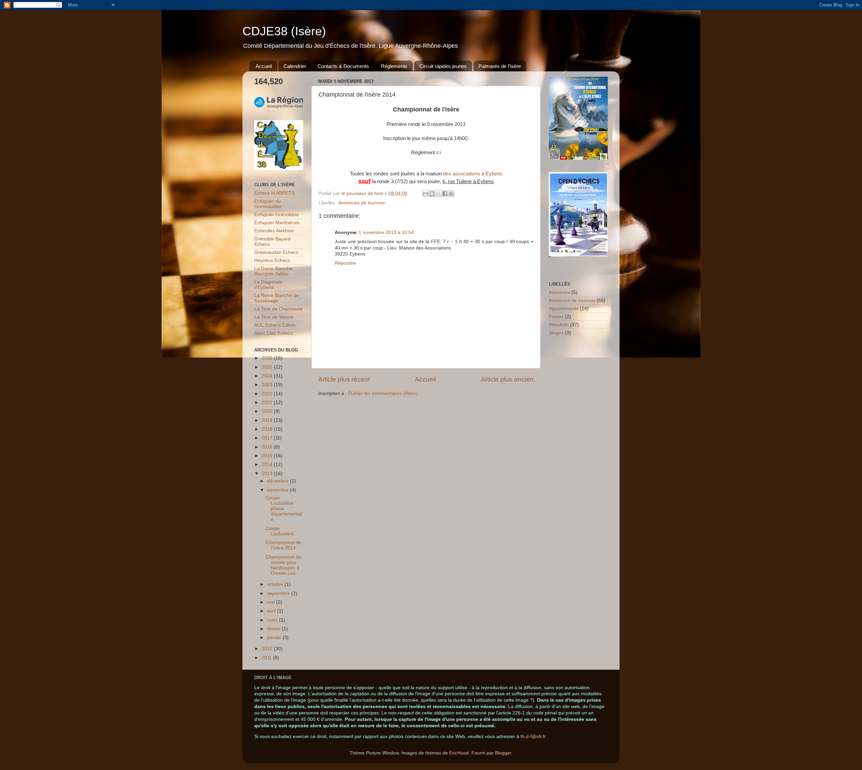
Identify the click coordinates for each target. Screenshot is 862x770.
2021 (268, 402)
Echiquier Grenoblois (276, 214)
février (274, 628)
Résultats (559, 324)
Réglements (394, 66)
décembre (278, 480)
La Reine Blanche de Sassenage (276, 298)
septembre (279, 593)
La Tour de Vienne (274, 317)
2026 (268, 358)
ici (438, 152)
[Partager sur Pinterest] (451, 193)
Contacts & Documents (343, 66)
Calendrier (295, 66)
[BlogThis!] (432, 193)
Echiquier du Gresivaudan (267, 204)
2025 (268, 367)
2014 (268, 464)
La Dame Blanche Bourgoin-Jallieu (273, 271)
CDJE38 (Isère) (284, 31)
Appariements (563, 308)
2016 (268, 446)
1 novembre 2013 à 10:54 (386, 232)
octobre (276, 584)
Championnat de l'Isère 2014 (283, 545)
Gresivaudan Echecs (276, 252)
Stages (556, 332)
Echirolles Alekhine (274, 230)
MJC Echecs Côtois (275, 325)
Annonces (559, 292)
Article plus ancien (507, 379)
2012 (268, 648)
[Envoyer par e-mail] (425, 193)
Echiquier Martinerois (276, 222)
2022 (268, 393)
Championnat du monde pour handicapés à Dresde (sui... (283, 565)
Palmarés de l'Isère (499, 66)
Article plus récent (344, 379)
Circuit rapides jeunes (443, 66)
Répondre (345, 263)
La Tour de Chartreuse (278, 308)
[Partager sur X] (438, 193)
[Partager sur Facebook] (444, 193)
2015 (268, 455)
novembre (278, 490)
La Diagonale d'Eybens (268, 284)
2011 (267, 657)
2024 (268, 375)
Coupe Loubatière (280, 531)
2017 (268, 437)
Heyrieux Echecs (272, 260)
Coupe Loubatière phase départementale (284, 508)
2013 (268, 473)
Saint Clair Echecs (273, 333)
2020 (268, 411)
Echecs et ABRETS (274, 193)
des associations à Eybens (472, 173)
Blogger (503, 753)
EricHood (459, 753)
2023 (268, 384)
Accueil (264, 66)
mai (271, 602)
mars (273, 620)
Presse (556, 316)
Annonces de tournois (361, 202)
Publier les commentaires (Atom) (383, 393)
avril (272, 610)
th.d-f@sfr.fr (533, 736)
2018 (268, 429)
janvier (275, 637)
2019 (268, 420)
